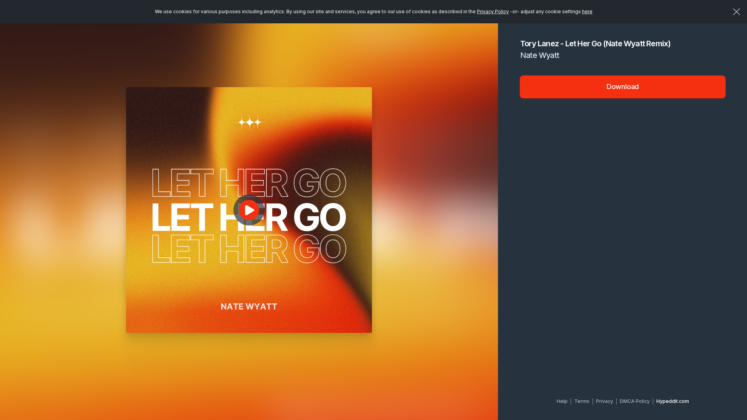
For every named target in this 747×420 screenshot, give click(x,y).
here (587, 11)
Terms (581, 401)
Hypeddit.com (672, 401)
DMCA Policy (635, 401)
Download (623, 86)
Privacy (604, 401)
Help (562, 401)
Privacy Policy (493, 11)
